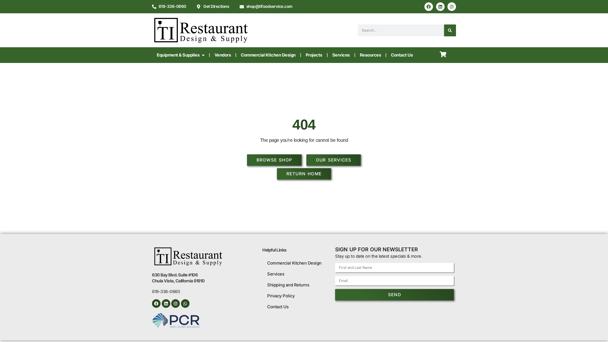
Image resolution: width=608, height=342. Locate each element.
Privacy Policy (280, 295)
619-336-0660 (166, 291)
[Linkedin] (440, 6)
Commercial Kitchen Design (268, 54)
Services (341, 54)
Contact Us (402, 54)
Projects (314, 54)
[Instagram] (451, 6)
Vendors (222, 54)
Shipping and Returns (288, 284)
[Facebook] (428, 6)
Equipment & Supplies (178, 54)
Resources (370, 54)
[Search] (450, 30)
